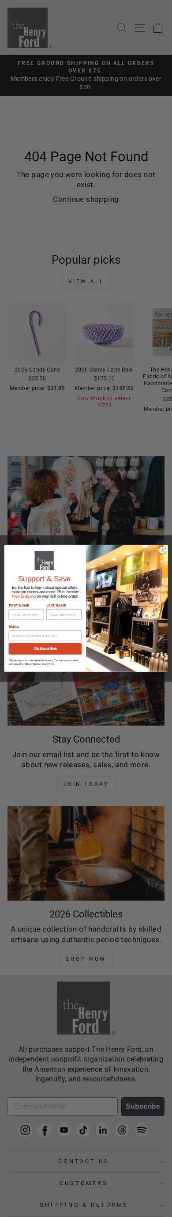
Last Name (56, 605)
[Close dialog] (162, 550)
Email (14, 627)
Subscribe (45, 649)
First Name (19, 605)
